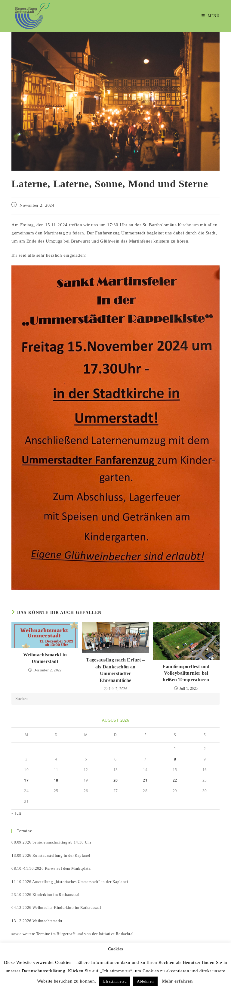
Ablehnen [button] (145, 981)
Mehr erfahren (177, 981)
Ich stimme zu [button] (115, 981)
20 (115, 780)
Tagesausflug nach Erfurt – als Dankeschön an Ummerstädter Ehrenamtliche (115, 670)
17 (26, 780)
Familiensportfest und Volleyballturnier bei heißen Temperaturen (185, 673)
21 (145, 780)
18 (56, 780)
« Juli (16, 813)
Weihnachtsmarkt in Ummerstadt (45, 658)
